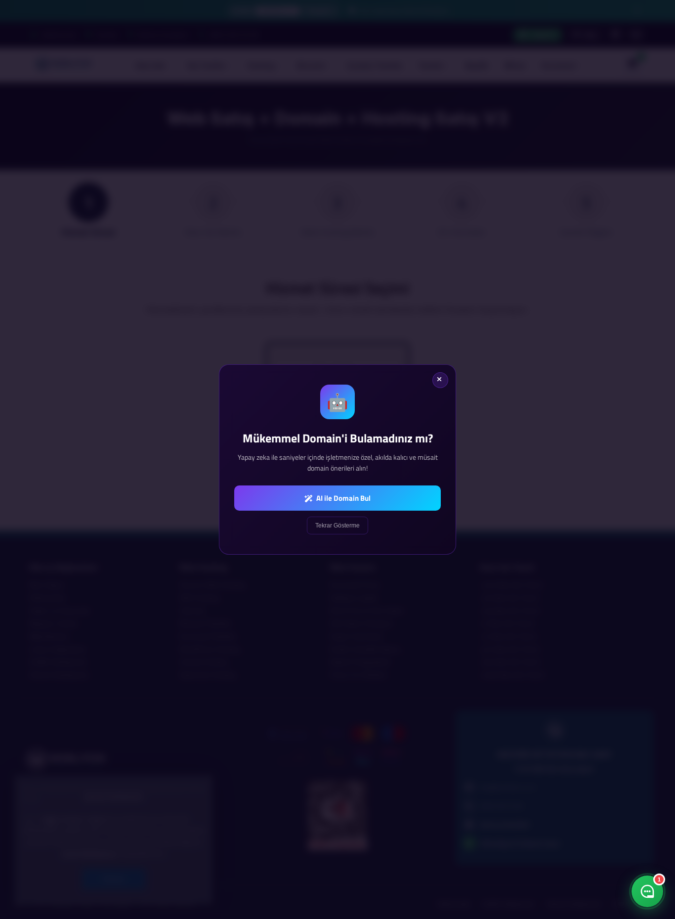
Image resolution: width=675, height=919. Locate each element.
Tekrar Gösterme (337, 525)
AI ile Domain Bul (343, 498)
